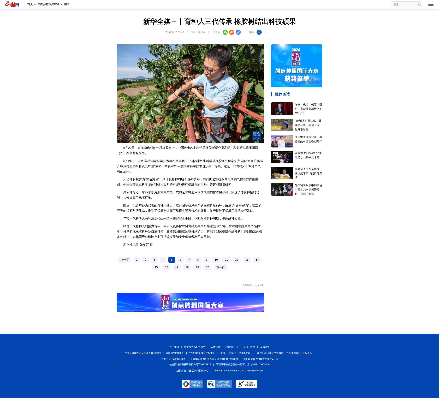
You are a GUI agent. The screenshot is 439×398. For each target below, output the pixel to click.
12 (236, 259)
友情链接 (265, 347)
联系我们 (230, 347)
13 (246, 259)
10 (216, 259)
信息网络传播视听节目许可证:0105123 (190, 364)
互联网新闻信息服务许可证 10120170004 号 (214, 359)
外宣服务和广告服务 (195, 347)
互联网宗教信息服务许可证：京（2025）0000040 (243, 364)
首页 (30, 4)
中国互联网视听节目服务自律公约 (143, 353)
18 (187, 267)
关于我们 (174, 347)
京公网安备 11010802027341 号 (260, 359)
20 (207, 267)
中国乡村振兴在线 (49, 4)
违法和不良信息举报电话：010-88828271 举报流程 (284, 353)
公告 (242, 347)
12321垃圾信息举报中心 (202, 353)
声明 (252, 347)
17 (176, 267)
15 (156, 267)
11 (226, 259)
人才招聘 (215, 347)
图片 (67, 4)
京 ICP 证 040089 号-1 (173, 359)
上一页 (125, 259)
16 (166, 267)
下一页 (220, 267)
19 (197, 267)
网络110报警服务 (175, 353)
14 (257, 259)
